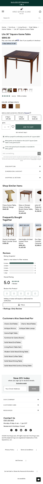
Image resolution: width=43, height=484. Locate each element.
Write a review (21, 96)
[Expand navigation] (4, 11)
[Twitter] (31, 430)
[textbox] (6, 127)
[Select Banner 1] (21, 4)
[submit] (39, 18)
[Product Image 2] (15, 90)
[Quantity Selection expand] (8, 127)
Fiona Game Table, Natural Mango (9, 206)
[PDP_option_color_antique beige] (18, 106)
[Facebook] (26, 430)
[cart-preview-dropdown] (40, 11)
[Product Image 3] (20, 90)
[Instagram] (11, 430)
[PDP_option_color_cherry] (11, 106)
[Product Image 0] (4, 90)
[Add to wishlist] (13, 126)
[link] (21, 166)
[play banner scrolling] (23, 4)
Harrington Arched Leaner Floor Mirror (25, 241)
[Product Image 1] (10, 90)
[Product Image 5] (31, 90)
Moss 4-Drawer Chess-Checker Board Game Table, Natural (26, 208)
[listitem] (11, 323)
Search (7, 18)
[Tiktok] (16, 430)
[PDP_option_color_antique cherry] (4, 106)
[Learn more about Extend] (30, 112)
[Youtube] (21, 430)
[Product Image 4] (25, 90)
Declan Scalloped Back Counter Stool (10, 240)
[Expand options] (40, 166)
